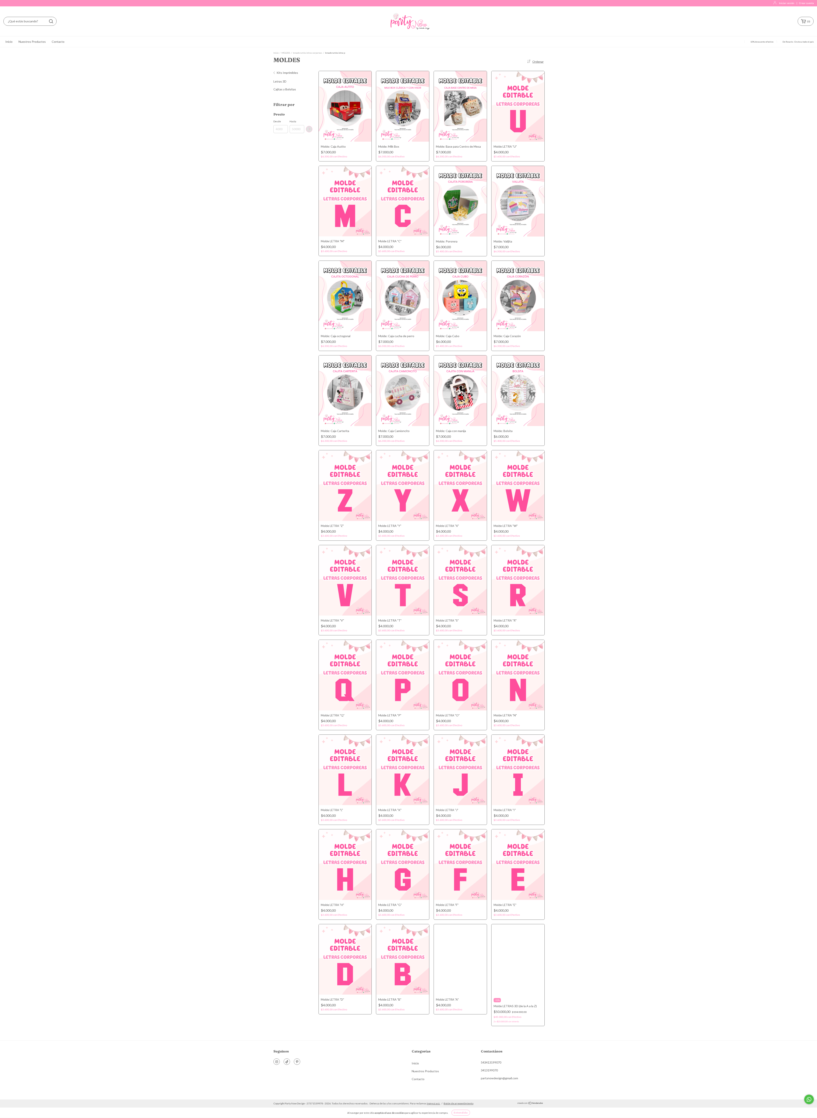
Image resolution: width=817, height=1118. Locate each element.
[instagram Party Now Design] (276, 1061)
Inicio (9, 41)
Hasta (293, 121)
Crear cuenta (806, 3)
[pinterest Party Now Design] (297, 1061)
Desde (277, 121)
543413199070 (491, 1062)
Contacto (58, 41)
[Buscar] (51, 21)
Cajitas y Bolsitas (284, 89)
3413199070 (489, 1070)
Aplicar (309, 129)
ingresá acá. (433, 1103)
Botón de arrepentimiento (458, 1103)
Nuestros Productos (32, 41)
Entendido (461, 1112)
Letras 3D (279, 81)
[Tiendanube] (530, 1103)
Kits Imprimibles (287, 72)
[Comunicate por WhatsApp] (809, 1099)
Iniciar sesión (786, 3)
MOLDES (285, 52)
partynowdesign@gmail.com (499, 1078)
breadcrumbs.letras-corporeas (307, 52)
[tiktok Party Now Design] (287, 1061)
